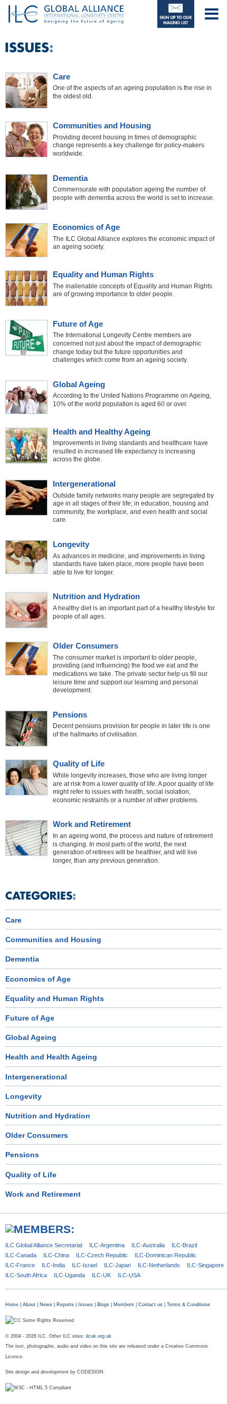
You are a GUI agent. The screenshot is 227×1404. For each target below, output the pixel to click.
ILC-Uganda (69, 1275)
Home (11, 1304)
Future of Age (78, 324)
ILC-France (20, 1265)
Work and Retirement (92, 824)
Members (124, 1304)
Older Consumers (85, 646)
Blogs (103, 1304)
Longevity (71, 544)
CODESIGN (90, 1372)
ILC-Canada (20, 1255)
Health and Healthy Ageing (101, 432)
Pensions (70, 715)
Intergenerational (84, 484)
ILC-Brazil (184, 1245)
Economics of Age (86, 227)
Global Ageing (79, 384)
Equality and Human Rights (103, 274)
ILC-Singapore (205, 1265)
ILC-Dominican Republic (165, 1255)
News (46, 1304)
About (29, 1304)
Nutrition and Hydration (96, 596)
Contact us (150, 1304)
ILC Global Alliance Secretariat (43, 1245)
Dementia (70, 178)
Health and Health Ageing (51, 1057)
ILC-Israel (84, 1265)
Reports (65, 1304)
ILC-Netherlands (159, 1265)
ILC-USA (129, 1275)
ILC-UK (101, 1275)
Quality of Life (79, 764)
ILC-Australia (148, 1245)
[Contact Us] (175, 14)
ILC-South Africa (26, 1275)
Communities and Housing (102, 126)
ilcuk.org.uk (98, 1336)
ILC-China (56, 1255)
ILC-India (53, 1265)
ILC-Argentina (107, 1245)
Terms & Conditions (188, 1304)
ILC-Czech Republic (102, 1255)
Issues (85, 1304)
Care (61, 77)
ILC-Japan (117, 1265)
